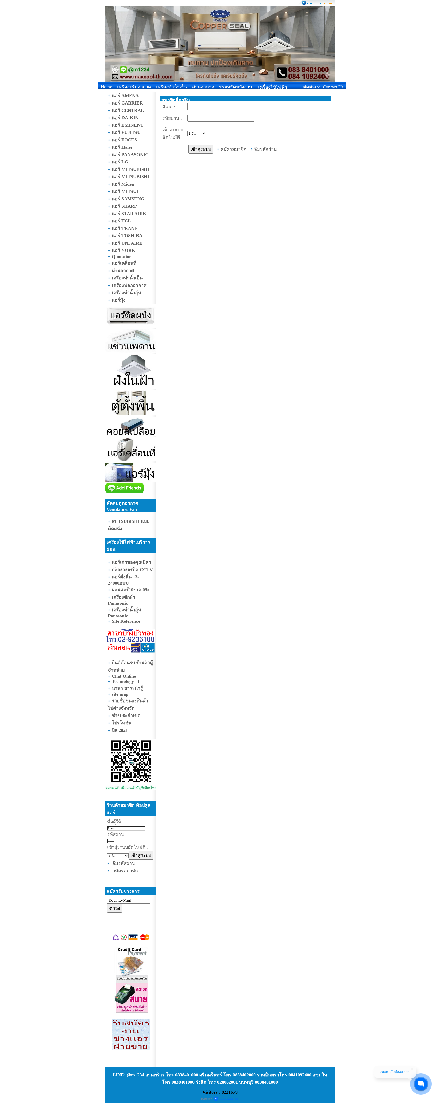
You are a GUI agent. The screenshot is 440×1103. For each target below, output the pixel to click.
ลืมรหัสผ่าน (123, 863)
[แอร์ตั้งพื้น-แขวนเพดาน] (131, 341)
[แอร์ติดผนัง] (131, 316)
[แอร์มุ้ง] (131, 473)
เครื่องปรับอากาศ (134, 87)
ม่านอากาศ (203, 87)
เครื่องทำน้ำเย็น (171, 87)
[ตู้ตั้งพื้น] (131, 403)
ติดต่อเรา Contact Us (323, 87)
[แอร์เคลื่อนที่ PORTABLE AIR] (131, 450)
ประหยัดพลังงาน (235, 87)
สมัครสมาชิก (125, 870)
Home (106, 86)
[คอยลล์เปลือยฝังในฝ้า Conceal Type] (131, 427)
